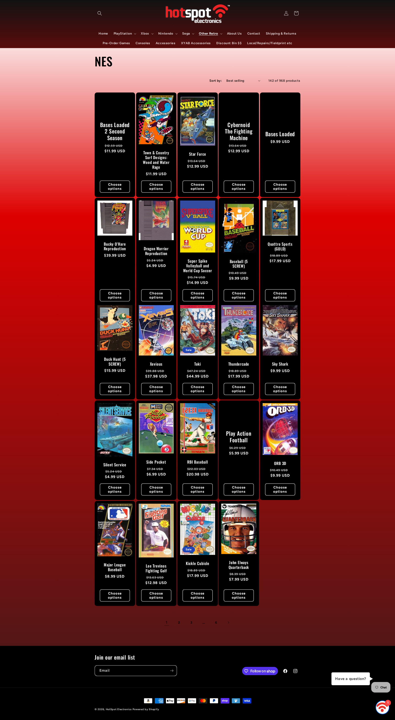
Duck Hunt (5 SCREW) (114, 362)
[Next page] (228, 622)
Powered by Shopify (146, 709)
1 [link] (167, 622)
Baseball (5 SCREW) (239, 264)
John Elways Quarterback (239, 565)
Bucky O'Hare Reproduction (115, 246)
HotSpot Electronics (119, 709)
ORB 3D (280, 463)
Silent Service (114, 464)
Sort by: (215, 81)
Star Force (197, 154)
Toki (197, 364)
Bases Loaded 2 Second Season (115, 131)
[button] (100, 13)
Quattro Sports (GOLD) (280, 246)
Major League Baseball (115, 567)
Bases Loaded (280, 134)
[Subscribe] (172, 670)
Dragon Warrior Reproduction (156, 251)
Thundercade (238, 364)
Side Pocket (156, 461)
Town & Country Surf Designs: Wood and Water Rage (156, 159)
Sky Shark (280, 364)
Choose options (115, 186)
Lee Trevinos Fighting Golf (156, 568)
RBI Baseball (197, 461)
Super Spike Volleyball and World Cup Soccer (197, 266)
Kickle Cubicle (197, 563)
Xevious (156, 364)
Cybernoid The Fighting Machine (239, 131)
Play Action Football (238, 436)
